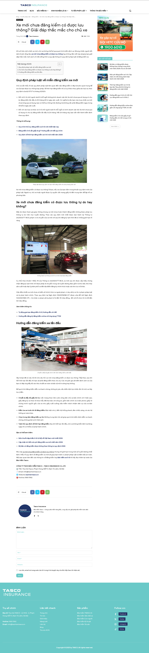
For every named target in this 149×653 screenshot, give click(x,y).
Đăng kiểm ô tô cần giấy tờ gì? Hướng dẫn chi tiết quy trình (41, 131)
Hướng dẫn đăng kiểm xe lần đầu (30, 72)
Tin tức (42, 616)
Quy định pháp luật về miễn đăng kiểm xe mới (35, 67)
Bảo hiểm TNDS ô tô (84, 613)
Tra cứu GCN (44, 630)
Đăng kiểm (35, 17)
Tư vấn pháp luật (25, 17)
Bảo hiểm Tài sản (83, 624)
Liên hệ (42, 624)
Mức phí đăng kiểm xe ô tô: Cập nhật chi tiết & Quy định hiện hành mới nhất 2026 (121, 76)
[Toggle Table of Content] (58, 64)
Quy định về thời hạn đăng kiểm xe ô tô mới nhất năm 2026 (41, 134)
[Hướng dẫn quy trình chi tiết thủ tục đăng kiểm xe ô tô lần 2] (102, 97)
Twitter (122, 619)
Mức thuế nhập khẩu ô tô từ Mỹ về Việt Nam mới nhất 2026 (41, 438)
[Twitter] (37, 42)
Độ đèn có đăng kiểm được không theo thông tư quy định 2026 (42, 446)
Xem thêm (114, 126)
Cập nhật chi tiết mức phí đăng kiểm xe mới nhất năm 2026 (41, 442)
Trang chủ (43, 613)
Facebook (123, 614)
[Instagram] (115, 624)
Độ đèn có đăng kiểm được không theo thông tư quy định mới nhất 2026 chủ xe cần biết (120, 66)
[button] (130, 10)
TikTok (122, 629)
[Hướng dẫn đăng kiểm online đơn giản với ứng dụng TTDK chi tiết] (102, 108)
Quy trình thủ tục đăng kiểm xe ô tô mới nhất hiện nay (39, 127)
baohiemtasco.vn (32, 474)
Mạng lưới (43, 621)
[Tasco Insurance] (27, 36)
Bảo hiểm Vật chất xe (85, 616)
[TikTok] (115, 629)
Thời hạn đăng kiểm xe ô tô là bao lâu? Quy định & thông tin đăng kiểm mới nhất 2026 (120, 87)
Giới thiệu (43, 618)
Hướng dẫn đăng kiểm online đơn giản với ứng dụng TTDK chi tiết (121, 106)
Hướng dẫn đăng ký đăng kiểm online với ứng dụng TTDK (40, 316)
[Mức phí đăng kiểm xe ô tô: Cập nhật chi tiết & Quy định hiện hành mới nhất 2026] (102, 77)
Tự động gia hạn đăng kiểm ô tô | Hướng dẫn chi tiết (38, 312)
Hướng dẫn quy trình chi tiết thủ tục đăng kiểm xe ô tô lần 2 (121, 96)
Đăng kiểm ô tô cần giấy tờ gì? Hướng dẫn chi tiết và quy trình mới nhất (120, 118)
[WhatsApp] (47, 42)
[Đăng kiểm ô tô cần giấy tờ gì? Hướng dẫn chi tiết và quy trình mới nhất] (102, 118)
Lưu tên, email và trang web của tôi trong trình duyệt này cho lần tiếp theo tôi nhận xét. (49, 570)
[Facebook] (32, 42)
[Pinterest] (42, 42)
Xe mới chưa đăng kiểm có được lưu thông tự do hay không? (40, 70)
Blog (17, 17)
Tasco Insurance (33, 36)
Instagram (123, 624)
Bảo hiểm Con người (84, 618)
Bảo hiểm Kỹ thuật (84, 621)
